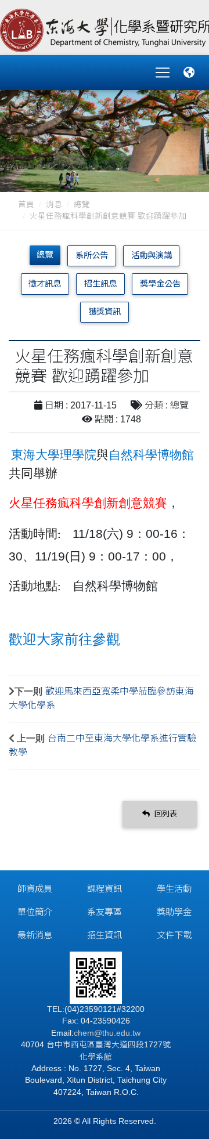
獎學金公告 (160, 283)
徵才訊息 (44, 283)
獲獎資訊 (104, 311)
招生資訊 (104, 935)
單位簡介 (34, 912)
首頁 (26, 204)
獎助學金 (174, 912)
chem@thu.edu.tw (107, 1033)
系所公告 (91, 255)
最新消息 (34, 935)
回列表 (164, 813)
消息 (54, 204)
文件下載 (174, 935)
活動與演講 (151, 255)
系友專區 (104, 912)
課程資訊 (104, 889)
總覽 (82, 204)
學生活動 (174, 889)
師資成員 (34, 889)
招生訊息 (100, 283)
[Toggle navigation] (162, 73)
